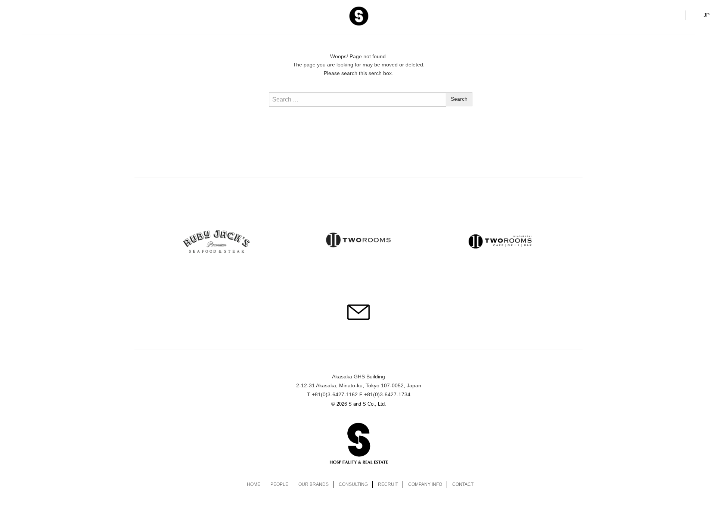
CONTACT (463, 484)
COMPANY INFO (425, 484)
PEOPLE (279, 484)
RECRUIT (388, 484)
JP (707, 15)
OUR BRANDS (313, 484)
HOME (253, 484)
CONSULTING (353, 484)
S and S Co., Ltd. (358, 15)
